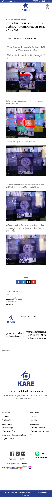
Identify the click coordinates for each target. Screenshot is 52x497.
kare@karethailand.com (17, 463)
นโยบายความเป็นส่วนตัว (10, 431)
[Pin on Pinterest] (33, 282)
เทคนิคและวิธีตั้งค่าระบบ (18, 20)
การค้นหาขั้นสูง (7, 427)
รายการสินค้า (7, 424)
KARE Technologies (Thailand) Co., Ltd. (25, 492)
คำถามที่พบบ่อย (35, 420)
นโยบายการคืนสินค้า (37, 427)
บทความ (33, 416)
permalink (9, 304)
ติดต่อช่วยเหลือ (44, 1)
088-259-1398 (10, 1)
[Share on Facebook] (18, 282)
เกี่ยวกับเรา (6, 412)
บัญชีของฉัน (6, 420)
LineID (42, 453)
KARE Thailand (30, 39)
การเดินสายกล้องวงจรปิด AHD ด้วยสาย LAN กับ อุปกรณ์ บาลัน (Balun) (36, 335)
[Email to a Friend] (28, 282)
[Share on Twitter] (23, 282)
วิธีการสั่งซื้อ (34, 412)
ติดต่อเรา (5, 416)
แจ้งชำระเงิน (34, 424)
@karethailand (41, 457)
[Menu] (3, 7)
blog (8, 20)
